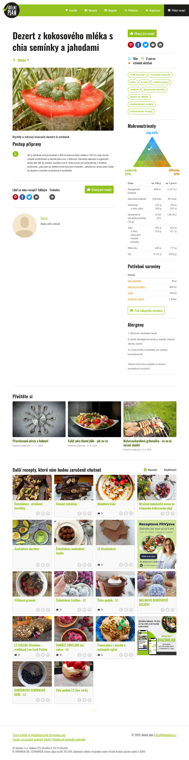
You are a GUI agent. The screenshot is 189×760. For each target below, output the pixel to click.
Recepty (91, 10)
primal (144, 82)
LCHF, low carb (137, 75)
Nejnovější (152, 470)
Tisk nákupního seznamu (146, 310)
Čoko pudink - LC (107, 600)
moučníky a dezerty (160, 75)
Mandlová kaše (106, 503)
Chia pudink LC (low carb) (72, 690)
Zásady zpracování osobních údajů (31, 739)
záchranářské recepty (141, 111)
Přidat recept (176, 10)
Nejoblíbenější (170, 470)
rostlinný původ (161, 82)
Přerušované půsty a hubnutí (30, 440)
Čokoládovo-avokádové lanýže (70, 550)
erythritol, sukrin (136, 299)
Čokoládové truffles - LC (71, 600)
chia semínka (134, 281)
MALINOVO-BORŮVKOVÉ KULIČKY (153, 602)
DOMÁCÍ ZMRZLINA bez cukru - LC (70, 647)
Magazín (110, 10)
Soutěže (71, 10)
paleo (133, 82)
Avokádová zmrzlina (26, 548)
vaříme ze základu (139, 97)
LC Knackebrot (106, 548)
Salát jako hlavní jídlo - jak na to (88, 440)
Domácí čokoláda (66, 503)
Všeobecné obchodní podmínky (69, 739)
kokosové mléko (136, 287)
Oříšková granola (24, 600)
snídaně (134, 89)
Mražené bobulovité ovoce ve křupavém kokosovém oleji (157, 505)
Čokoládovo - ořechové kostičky (28, 505)
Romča (22, 60)
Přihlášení (131, 10)
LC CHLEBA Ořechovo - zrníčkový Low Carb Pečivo (30, 647)
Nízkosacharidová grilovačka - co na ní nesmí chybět (147, 442)
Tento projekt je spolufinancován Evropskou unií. (39, 735)
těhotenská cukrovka (154, 89)
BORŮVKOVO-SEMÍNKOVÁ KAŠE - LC (29, 692)
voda (130, 293)
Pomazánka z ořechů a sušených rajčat (111, 647)
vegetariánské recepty (141, 104)
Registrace (152, 10)
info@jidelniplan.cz (165, 735)
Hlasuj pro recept (99, 189)
